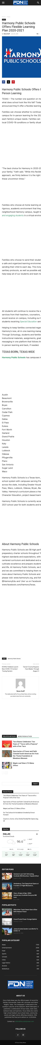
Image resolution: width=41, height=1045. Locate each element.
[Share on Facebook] (4, 82)
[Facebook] (18, 1035)
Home (3, 17)
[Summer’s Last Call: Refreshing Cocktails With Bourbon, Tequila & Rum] (7, 876)
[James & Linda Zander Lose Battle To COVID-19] (7, 931)
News (8, 17)
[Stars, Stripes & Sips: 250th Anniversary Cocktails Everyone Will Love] (7, 895)
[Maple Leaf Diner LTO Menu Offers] (7, 765)
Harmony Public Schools (14, 658)
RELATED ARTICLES (9, 736)
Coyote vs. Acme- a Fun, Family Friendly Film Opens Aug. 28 (20, 820)
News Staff (7, 34)
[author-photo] (20, 688)
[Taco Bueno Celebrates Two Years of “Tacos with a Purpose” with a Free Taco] (7, 744)
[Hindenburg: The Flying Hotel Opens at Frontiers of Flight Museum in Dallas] (7, 886)
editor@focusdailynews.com (24, 1021)
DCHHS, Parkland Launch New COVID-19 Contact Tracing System (10, 669)
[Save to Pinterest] (13, 82)
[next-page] (6, 773)
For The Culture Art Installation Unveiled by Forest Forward (19, 814)
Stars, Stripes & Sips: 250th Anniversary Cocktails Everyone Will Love (25, 895)
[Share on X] (8, 82)
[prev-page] (3, 773)
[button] (3, 2)
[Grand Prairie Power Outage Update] (7, 921)
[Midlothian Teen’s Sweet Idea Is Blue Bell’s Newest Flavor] (7, 912)
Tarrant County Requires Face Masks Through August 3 (31, 669)
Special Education (28, 321)
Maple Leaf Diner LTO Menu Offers (14, 808)
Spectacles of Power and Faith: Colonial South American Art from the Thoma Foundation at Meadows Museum (21, 803)
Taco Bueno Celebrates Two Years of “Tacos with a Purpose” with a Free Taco (25, 744)
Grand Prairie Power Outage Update (25, 919)
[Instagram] (23, 1035)
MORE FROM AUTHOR (25, 736)
